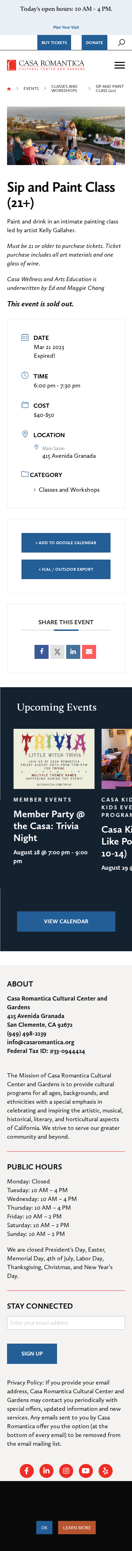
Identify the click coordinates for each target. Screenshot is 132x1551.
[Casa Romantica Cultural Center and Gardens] (45, 64)
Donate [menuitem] (94, 42)
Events (31, 88)
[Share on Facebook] (41, 652)
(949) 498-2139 (26, 1033)
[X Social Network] (57, 652)
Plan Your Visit (66, 27)
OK (44, 1527)
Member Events (42, 799)
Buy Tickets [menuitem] (54, 42)
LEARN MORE (77, 1527)
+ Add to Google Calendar (66, 542)
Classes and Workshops (64, 88)
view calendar (66, 921)
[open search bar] (121, 42)
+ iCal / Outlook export (66, 569)
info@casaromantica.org (40, 1042)
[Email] (89, 652)
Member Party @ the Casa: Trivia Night (49, 826)
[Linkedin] (73, 652)
